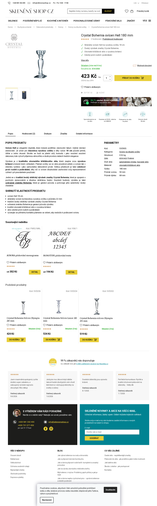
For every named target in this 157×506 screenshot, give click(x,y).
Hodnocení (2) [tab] (28, 133)
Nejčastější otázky (17, 470)
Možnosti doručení (144, 65)
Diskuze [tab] (47, 133)
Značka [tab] (63, 133)
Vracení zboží (15, 455)
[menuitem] (12, 21)
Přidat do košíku (131, 78)
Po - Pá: (60, 3)
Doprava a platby (17, 477)
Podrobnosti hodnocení (113, 39)
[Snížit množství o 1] (110, 79)
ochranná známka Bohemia (18, 183)
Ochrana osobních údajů (19, 466)
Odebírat (94, 438)
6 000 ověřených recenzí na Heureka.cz (92, 364)
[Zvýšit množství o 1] (110, 76)
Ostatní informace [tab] (84, 133)
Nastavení (47, 500)
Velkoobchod (15, 463)
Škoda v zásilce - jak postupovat (117, 466)
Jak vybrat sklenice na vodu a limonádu (72, 455)
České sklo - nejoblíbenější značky (118, 455)
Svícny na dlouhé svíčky (129, 152)
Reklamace (14, 459)
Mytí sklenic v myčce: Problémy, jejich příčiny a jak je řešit (77, 473)
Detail (35, 272)
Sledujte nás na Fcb (46, 429)
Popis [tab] (10, 133)
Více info (85, 60)
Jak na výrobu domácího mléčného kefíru (73, 469)
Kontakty (108, 470)
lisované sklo (143, 162)
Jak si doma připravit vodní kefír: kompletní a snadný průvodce (77, 464)
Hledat (108, 11)
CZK (135, 3)
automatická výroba (127, 162)
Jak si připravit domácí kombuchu (70, 459)
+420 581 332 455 (26, 422)
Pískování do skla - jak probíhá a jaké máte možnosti (125, 459)
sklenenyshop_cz (51, 429)
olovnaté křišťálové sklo (129, 165)
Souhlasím (110, 490)
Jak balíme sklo (111, 463)
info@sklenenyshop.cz (59, 422)
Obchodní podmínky (18, 474)
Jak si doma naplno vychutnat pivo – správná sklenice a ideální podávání (78, 479)
